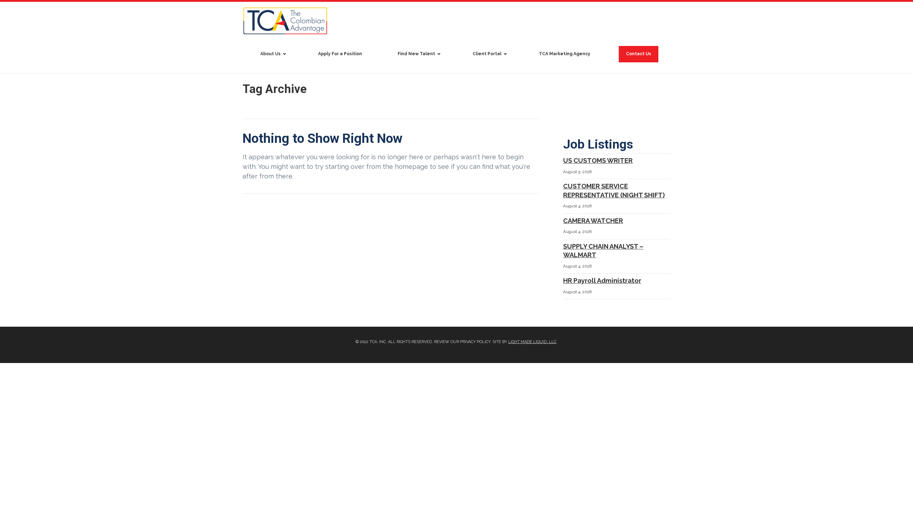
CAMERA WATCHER (593, 220)
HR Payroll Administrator (602, 280)
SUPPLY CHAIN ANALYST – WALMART (603, 251)
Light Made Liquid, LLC (532, 342)
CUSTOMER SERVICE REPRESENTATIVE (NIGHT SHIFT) (614, 190)
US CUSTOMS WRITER (598, 160)
